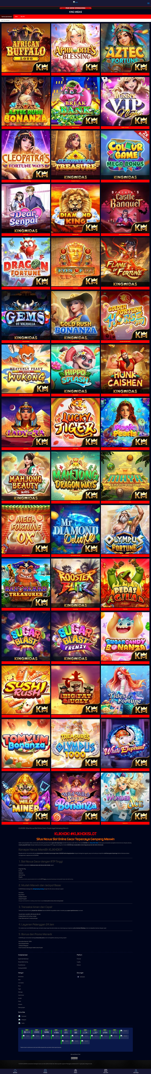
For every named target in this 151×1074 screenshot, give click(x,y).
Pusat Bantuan (21, 965)
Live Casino (21, 982)
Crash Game (21, 995)
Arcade (20, 998)
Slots (19, 979)
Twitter (23, 1023)
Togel (19, 989)
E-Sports (20, 1004)
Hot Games (20, 976)
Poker (19, 1001)
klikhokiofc (82, 977)
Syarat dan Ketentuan (23, 959)
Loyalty (78, 962)
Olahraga (20, 992)
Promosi (79, 959)
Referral (79, 965)
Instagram (23, 1019)
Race (19, 986)
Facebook (23, 1016)
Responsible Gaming (23, 962)
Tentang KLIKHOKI (22, 968)
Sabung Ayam (21, 1007)
